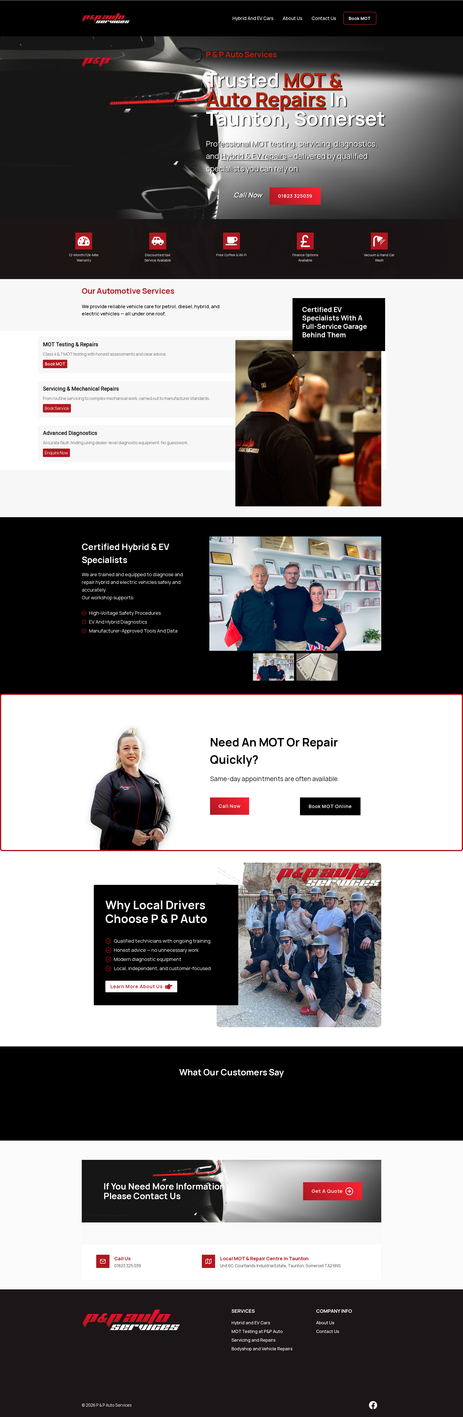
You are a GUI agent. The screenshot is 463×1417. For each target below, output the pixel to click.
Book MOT (360, 18)
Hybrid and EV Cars (252, 18)
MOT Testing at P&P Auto (257, 1331)
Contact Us (324, 18)
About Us (292, 18)
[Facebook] (373, 1405)
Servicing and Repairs (253, 1340)
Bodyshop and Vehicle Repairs (262, 1349)
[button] (273, 667)
